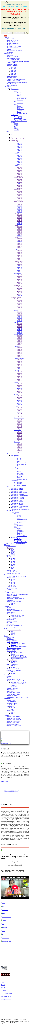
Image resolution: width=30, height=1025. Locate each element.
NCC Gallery (10, 637)
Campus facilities (11, 651)
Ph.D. (8, 131)
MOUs (9, 486)
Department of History (16, 491)
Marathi (19, 94)
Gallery (6, 636)
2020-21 (19, 144)
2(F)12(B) (10, 52)
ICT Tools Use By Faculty (18, 615)
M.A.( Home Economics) (20, 119)
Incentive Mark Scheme (13, 692)
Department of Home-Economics (19, 495)
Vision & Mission (12, 38)
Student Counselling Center (14, 610)
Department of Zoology (17, 501)
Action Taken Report (12, 724)
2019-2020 (13, 68)
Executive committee (12, 47)
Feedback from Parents (13, 722)
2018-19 (19, 147)
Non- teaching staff (12, 64)
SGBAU (3, 987)
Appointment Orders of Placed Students (17, 697)
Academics (7, 574)
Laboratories (10, 619)
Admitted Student (12, 571)
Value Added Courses (13, 454)
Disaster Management (13, 649)
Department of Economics (17, 494)
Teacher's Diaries (11, 586)
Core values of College (13, 43)
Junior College (11, 133)
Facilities (6, 606)
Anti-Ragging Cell (12, 76)
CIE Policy (13, 686)
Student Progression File (13, 573)
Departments (7, 86)
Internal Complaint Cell (13, 80)
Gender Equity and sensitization (19, 646)
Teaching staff (11, 62)
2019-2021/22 (14, 661)
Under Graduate (15, 89)
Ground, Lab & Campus (17, 655)
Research (6, 591)
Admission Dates (11, 546)
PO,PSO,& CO (11, 510)
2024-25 (13, 552)
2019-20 (19, 146)
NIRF (3, 931)
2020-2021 (13, 70)
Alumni (4, 913)
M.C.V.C (16, 130)
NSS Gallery (10, 639)
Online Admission (19, 33)
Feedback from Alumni (13, 721)
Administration (8, 53)
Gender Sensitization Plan (14, 630)
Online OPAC (7, 33)
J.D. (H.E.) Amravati (6, 993)
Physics (19, 106)
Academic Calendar (6, 917)
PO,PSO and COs (12, 588)
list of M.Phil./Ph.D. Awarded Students (17, 594)
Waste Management (12, 627)
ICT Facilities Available (17, 616)
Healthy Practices (11, 660)
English (19, 92)
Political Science (21, 98)
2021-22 (19, 143)
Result (9, 557)
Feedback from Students (13, 716)
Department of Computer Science (19, 506)
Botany (19, 112)
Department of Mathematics (18, 504)
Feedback (6, 715)
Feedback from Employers (14, 719)
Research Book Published (14, 601)
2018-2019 (13, 67)
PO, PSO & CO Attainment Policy (16, 543)
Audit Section (7, 698)
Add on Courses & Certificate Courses (17, 139)
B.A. (15, 91)
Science (16, 128)
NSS (3, 924)
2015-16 (19, 152)
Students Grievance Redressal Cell (16, 680)
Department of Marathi (17, 489)
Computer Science (22, 113)
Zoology (19, 110)
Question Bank (11, 689)
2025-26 (13, 554)
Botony (16, 225)
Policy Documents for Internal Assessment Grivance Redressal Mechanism (19, 684)
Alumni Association (12, 688)
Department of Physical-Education (20, 509)
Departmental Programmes (14, 648)
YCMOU (3, 990)
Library (9, 607)
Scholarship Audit (12, 703)
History (19, 95)
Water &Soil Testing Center (14, 625)
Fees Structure (11, 555)
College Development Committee (16, 79)
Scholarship (10, 677)
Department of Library (16, 507)
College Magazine (12, 695)
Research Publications (13, 597)
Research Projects (12, 595)
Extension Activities (12, 664)
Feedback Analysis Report (14, 725)
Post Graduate (14, 115)
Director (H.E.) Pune (6, 996)
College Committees (12, 65)
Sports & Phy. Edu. (6, 941)
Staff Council (10, 55)
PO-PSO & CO (11, 83)
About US (6, 37)
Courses (9, 88)
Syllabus (9, 676)
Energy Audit (10, 710)
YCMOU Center (11, 618)
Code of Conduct (11, 44)
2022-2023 (13, 73)
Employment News (6, 999)
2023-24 (16, 125)
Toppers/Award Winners (13, 694)
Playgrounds (10, 624)
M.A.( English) (18, 116)
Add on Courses (15, 140)
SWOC (9, 49)
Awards (9, 589)
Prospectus (10, 548)
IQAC (5, 628)
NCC (3, 906)
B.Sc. (15, 104)
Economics (20, 100)
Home (5, 35)
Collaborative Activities (13, 669)
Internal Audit (11, 700)
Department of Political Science (19, 492)
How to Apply (11, 570)
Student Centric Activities (14, 670)
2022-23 (16, 124)
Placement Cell (11, 609)
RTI (3, 934)
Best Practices (5, 938)
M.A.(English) (18, 482)
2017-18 (19, 149)
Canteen (9, 622)
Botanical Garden (12, 621)
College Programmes (12, 642)
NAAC (3, 985)
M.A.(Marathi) (18, 483)
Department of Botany (16, 500)
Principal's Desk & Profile (14, 46)
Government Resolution (13, 58)
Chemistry (20, 107)
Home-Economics (22, 97)
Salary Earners (11, 612)
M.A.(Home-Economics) (20, 485)
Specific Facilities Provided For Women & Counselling (19, 657)
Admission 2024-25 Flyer (11, 787)
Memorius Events (12, 640)
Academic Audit (11, 701)
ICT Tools (10, 613)
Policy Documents (12, 85)
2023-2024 (13, 74)
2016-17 (19, 150)
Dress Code (10, 691)
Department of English (17, 488)
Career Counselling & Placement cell (17, 82)
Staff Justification (11, 77)
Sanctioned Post (15, 59)
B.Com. (16, 101)
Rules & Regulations (12, 56)
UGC (2, 982)
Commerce (20, 103)
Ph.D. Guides (10, 592)
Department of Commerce (17, 497)
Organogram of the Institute (14, 50)
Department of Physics (17, 503)
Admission (7, 545)
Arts (15, 127)
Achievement (5, 910)
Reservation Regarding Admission (20, 61)
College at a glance (12, 41)
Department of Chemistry (17, 498)
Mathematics (20, 109)
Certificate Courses (16, 297)
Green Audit (10, 706)
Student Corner (8, 674)
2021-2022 (13, 71)
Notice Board (4, 781)
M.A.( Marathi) (18, 118)
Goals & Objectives (12, 40)
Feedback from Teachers (13, 718)
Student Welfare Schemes (14, 679)
